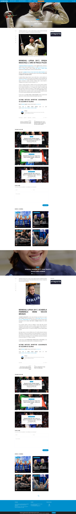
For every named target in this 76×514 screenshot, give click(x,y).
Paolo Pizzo (33, 117)
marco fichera (29, 117)
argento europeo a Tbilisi (23, 79)
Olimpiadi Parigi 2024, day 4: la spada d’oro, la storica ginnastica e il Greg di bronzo (40, 223)
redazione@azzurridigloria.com (36, 505)
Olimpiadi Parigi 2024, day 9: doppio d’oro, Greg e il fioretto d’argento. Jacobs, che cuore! (31, 157)
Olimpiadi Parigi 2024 (31, 171)
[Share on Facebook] (16, 36)
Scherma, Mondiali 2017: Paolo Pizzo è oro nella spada (39, 367)
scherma (23, 104)
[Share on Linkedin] (16, 42)
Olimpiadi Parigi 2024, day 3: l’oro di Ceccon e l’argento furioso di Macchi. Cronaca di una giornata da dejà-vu (23, 240)
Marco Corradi (30, 177)
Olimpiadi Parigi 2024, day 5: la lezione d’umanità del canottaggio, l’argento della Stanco (23, 223)
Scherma (38, 19)
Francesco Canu (30, 142)
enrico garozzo (21, 117)
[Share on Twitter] (16, 38)
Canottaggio (18, 212)
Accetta (54, 512)
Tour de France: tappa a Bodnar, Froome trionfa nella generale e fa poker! (25, 368)
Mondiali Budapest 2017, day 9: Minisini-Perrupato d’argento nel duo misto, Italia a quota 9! (40, 123)
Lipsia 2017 (25, 117)
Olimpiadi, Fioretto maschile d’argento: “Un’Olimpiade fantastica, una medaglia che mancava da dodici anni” (31, 140)
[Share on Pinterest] (16, 40)
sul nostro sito (38, 104)
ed (41, 68)
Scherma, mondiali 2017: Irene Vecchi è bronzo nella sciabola (25, 122)
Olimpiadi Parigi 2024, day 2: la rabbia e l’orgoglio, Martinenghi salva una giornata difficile (39, 241)
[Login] (73, 1)
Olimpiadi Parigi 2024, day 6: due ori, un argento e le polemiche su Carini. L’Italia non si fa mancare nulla (32, 175)
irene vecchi (20, 362)
